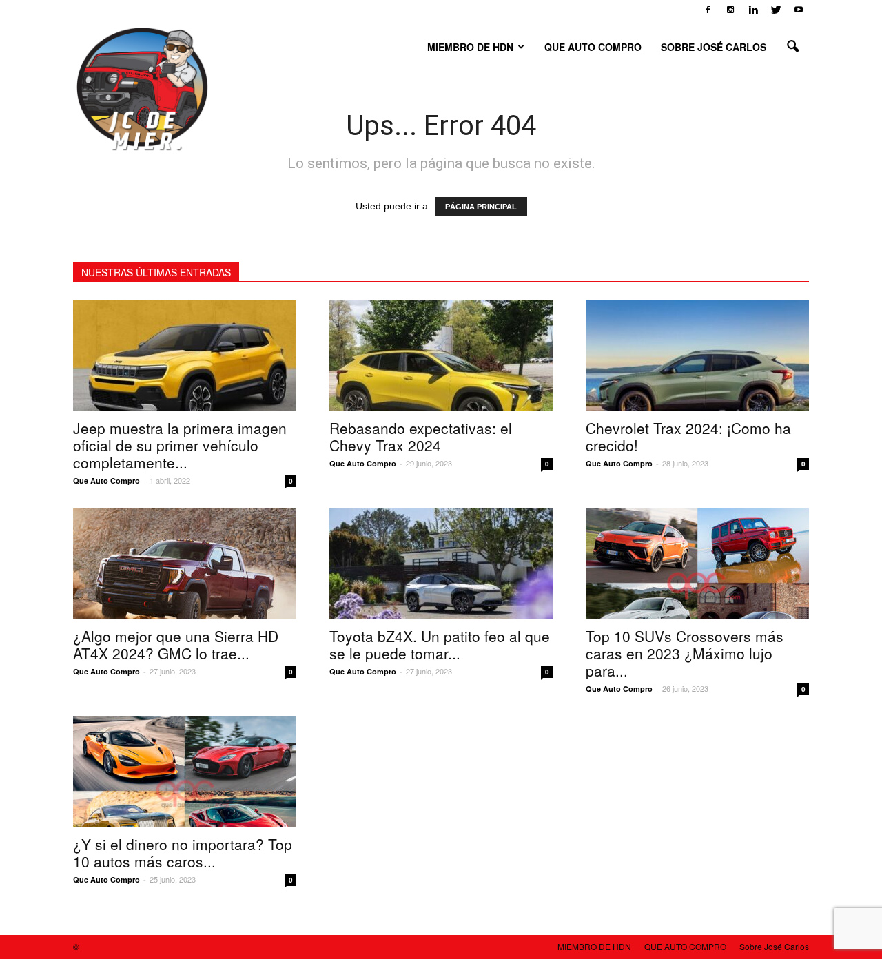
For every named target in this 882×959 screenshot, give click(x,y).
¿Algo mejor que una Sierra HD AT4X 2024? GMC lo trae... (175, 644)
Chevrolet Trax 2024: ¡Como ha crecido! (688, 436)
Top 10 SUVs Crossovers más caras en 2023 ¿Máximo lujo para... (684, 653)
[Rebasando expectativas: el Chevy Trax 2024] (441, 355)
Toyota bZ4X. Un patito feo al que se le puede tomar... (439, 644)
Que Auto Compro (106, 480)
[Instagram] (730, 9)
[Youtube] (798, 9)
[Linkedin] (753, 9)
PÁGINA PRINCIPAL (481, 207)
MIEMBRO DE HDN (470, 47)
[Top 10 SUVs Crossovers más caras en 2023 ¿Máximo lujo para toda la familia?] (697, 563)
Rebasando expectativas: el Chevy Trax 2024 (420, 436)
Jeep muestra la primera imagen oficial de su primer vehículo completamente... (180, 445)
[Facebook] (707, 9)
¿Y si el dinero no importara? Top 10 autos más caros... (182, 853)
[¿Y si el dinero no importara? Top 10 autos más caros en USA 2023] (184, 771)
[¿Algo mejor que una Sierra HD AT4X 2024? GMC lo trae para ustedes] (184, 563)
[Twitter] (776, 9)
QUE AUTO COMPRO (593, 47)
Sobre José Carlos (713, 47)
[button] (792, 46)
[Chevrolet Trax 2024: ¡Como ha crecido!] (697, 355)
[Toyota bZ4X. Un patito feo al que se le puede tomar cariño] (441, 563)
